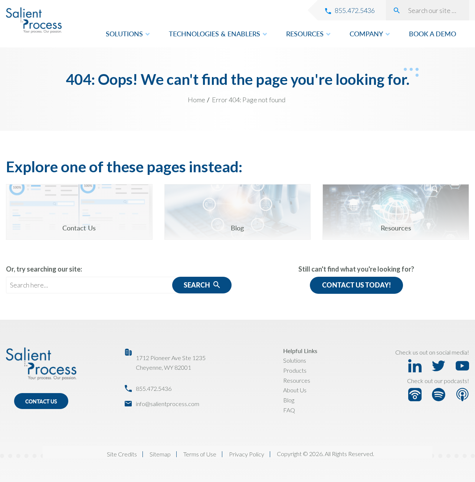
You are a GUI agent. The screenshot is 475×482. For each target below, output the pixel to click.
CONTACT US (41, 401)
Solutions (294, 360)
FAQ (289, 409)
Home (196, 100)
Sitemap (160, 454)
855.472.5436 (153, 388)
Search (198, 285)
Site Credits (122, 454)
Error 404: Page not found (248, 100)
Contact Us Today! (356, 285)
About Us (295, 389)
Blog (288, 399)
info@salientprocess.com (167, 403)
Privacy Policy (246, 454)
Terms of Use (199, 454)
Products (295, 370)
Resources (296, 380)
